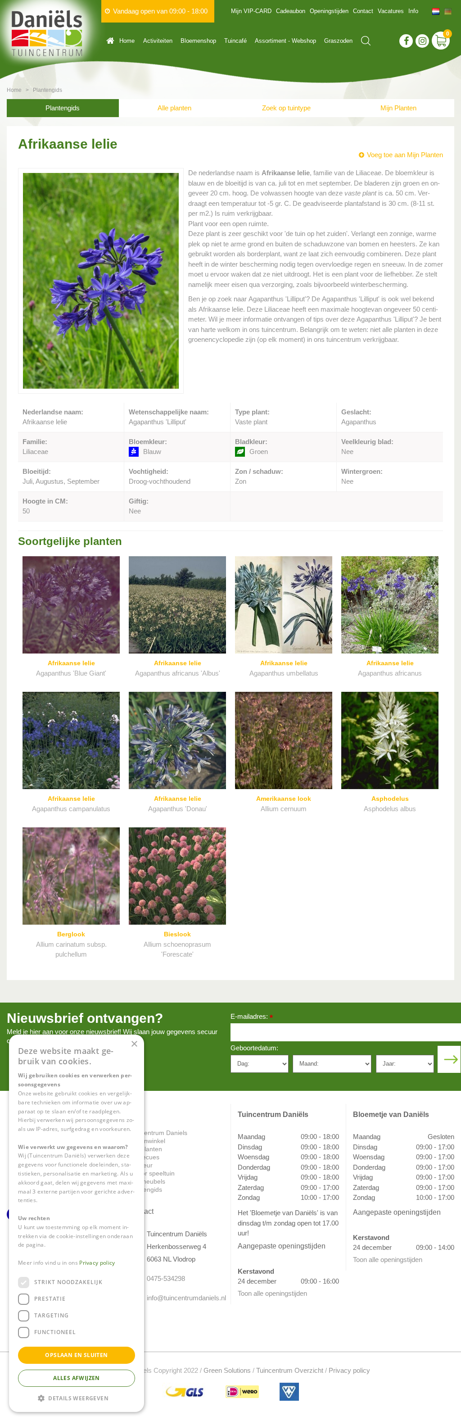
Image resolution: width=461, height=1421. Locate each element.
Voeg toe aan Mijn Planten (405, 155)
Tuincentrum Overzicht (289, 1370)
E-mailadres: (251, 1017)
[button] (76, 1398)
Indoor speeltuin (152, 1173)
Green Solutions (227, 1370)
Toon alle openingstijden (272, 1293)
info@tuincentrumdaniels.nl (182, 1298)
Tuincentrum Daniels (158, 1132)
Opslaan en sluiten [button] (76, 1355)
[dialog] (76, 1223)
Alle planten (174, 108)
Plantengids (62, 108)
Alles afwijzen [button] (76, 1378)
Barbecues (144, 1157)
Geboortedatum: (254, 1048)
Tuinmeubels (147, 1181)
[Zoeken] (366, 40)
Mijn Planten (398, 108)
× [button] (134, 1044)
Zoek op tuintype (286, 108)
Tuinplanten (145, 1149)
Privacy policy (349, 1370)
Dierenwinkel (147, 1140)
